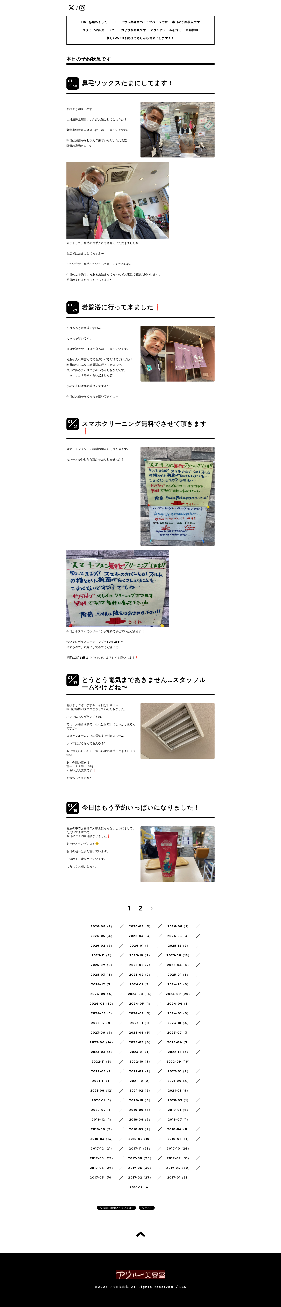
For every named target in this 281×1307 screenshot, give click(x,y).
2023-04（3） (178, 1042)
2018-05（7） (140, 1129)
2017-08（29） (140, 1158)
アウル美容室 (119, 1287)
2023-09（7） (102, 1032)
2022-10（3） (140, 1061)
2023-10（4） (178, 1023)
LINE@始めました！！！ (99, 22)
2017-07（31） (179, 1158)
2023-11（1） (140, 1023)
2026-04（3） (140, 936)
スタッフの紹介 (94, 30)
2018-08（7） (140, 1119)
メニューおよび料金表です (127, 30)
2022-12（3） (179, 1052)
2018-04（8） (178, 1129)
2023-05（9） (140, 1042)
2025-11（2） (102, 955)
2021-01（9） (179, 1090)
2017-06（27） (102, 1168)
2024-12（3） (102, 984)
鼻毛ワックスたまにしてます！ (128, 83)
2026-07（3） (140, 926)
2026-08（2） (102, 926)
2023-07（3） (178, 1032)
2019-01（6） (179, 1110)
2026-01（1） (140, 945)
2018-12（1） (102, 1119)
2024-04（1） (178, 1003)
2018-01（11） (178, 1139)
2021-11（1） (102, 1081)
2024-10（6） (178, 984)
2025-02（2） (140, 974)
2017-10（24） (179, 1148)
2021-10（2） (140, 1081)
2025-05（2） (140, 965)
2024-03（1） (102, 1013)
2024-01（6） (178, 1013)
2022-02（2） (140, 1071)
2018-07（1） (179, 1119)
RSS (182, 1287)
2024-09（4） (102, 994)
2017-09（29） (102, 1158)
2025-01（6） (179, 974)
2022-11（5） (102, 1061)
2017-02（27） (140, 1177)
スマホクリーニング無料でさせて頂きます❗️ (144, 427)
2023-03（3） (102, 1052)
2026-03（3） (178, 936)
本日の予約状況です (186, 22)
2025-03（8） (102, 974)
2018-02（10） (140, 1139)
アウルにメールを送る (166, 30)
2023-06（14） (102, 1042)
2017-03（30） (102, 1177)
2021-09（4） (178, 1081)
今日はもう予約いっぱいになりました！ (141, 807)
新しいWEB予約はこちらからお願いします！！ (140, 38)
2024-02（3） (140, 1013)
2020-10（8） (140, 1100)
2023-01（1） (140, 1052)
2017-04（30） (178, 1168)
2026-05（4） (102, 936)
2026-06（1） (178, 926)
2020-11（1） (102, 1100)
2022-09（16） (178, 1061)
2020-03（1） (179, 1100)
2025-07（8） (102, 965)
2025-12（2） (179, 945)
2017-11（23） (140, 1148)
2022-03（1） (102, 1071)
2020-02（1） (102, 1110)
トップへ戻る (140, 1234)
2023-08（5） (140, 1032)
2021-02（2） (140, 1090)
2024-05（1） (140, 1003)
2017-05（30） (140, 1168)
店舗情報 (192, 30)
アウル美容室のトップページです (144, 22)
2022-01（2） (179, 1071)
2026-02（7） (102, 945)
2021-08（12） (102, 1090)
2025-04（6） (178, 965)
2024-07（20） (179, 994)
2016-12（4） (141, 1187)
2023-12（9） (102, 1023)
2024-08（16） (140, 994)
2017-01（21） (178, 1177)
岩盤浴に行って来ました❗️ (121, 307)
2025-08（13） (178, 955)
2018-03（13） (102, 1139)
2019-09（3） (140, 1110)
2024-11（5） (140, 984)
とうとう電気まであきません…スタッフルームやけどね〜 (144, 683)
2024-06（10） (102, 1003)
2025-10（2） (140, 955)
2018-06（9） (102, 1129)
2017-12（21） (102, 1148)
